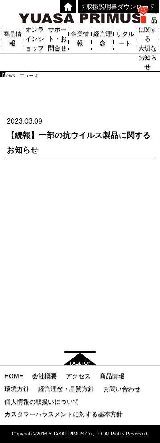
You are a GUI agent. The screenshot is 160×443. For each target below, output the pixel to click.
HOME (13, 375)
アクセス (78, 375)
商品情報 (112, 375)
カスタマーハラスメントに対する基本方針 (63, 414)
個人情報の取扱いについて (41, 401)
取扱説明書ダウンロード (119, 6)
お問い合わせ (121, 388)
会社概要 (44, 375)
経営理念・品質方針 (66, 388)
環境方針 (16, 388)
